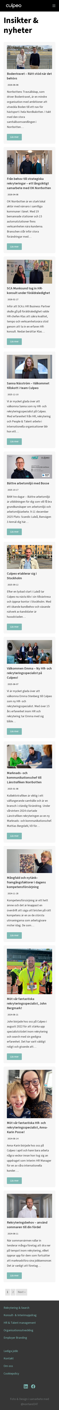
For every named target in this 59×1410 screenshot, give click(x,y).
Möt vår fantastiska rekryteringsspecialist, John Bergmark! (27, 1003)
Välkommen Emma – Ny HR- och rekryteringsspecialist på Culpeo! (29, 673)
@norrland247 (29, 1404)
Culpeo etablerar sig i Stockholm (22, 576)
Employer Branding (15, 1338)
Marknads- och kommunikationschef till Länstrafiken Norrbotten (24, 778)
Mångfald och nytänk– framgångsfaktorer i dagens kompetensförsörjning (26, 882)
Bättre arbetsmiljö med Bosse (28, 483)
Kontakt (9, 1358)
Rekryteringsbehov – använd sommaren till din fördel (27, 1224)
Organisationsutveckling (18, 1330)
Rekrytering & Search (16, 1308)
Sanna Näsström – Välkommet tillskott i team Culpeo (28, 385)
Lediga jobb (11, 1351)
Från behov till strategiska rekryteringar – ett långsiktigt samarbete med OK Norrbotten (29, 183)
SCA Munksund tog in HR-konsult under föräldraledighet (28, 290)
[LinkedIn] (26, 1386)
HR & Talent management (20, 1323)
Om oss (8, 1366)
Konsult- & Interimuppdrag (20, 1315)
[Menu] (53, 5)
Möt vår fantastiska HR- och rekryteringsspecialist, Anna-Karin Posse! (27, 1127)
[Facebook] (33, 1386)
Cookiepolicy (11, 1374)
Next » (22, 1292)
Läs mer (14, 137)
